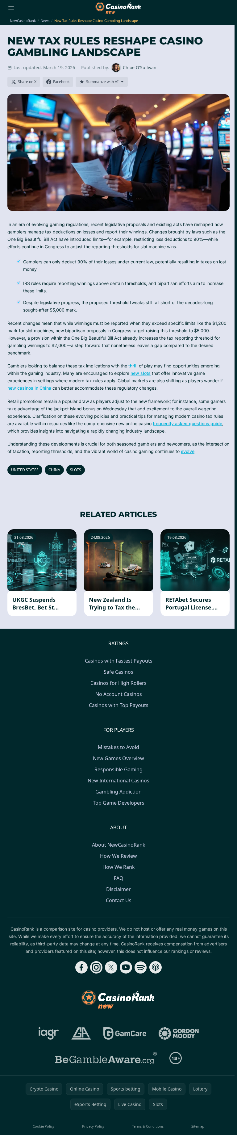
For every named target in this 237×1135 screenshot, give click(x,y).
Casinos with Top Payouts (118, 705)
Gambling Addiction (118, 791)
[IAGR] (49, 1033)
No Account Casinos (118, 694)
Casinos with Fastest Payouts (118, 660)
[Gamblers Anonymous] (81, 1033)
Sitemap (197, 1126)
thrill (133, 365)
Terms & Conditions (148, 1126)
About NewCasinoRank (118, 844)
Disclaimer (118, 889)
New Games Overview (118, 758)
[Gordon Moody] (179, 1033)
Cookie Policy (43, 1126)
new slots (141, 373)
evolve (187, 451)
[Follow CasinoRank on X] (111, 967)
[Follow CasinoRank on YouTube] (126, 967)
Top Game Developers (118, 802)
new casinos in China (29, 388)
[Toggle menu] (11, 8)
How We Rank (118, 867)
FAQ (118, 878)
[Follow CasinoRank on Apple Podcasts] (155, 967)
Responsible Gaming (118, 769)
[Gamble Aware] (106, 1058)
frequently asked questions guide (187, 423)
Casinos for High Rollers (118, 683)
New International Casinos (118, 780)
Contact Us (118, 900)
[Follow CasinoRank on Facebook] (81, 967)
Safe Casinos (118, 671)
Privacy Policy (93, 1126)
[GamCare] (124, 1033)
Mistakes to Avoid (118, 747)
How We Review (118, 855)
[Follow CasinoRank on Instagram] (96, 967)
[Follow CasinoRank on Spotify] (141, 967)
